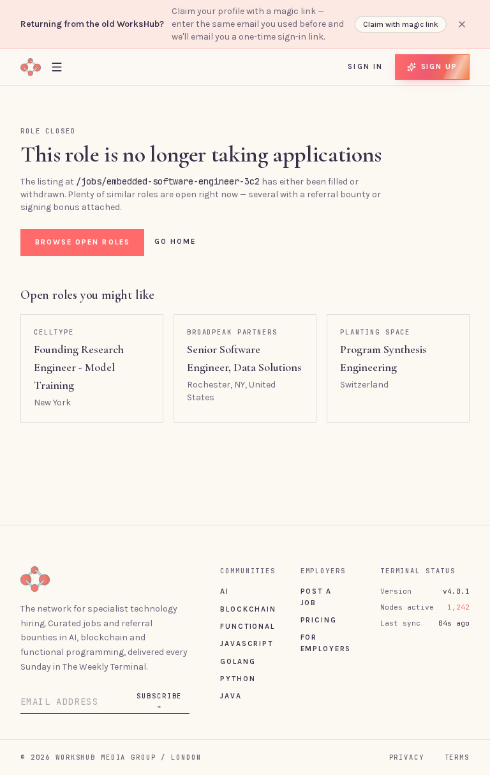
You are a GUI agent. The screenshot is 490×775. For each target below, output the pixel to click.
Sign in (365, 66)
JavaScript (246, 643)
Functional (247, 626)
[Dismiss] (462, 24)
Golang (237, 661)
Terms (457, 757)
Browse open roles (82, 241)
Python (237, 678)
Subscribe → (159, 701)
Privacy (406, 757)
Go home (175, 241)
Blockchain (248, 609)
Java (230, 695)
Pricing (319, 619)
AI (224, 591)
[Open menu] (56, 67)
